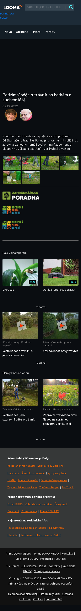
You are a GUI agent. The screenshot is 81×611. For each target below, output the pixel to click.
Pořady (50, 32)
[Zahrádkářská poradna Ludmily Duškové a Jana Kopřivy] (20, 195)
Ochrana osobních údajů (23, 594)
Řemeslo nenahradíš (33, 473)
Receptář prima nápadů (21, 465)
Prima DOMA (15, 504)
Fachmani (13, 473)
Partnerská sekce (7, 15)
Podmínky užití (50, 594)
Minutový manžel (28, 480)
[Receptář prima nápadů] (12, 209)
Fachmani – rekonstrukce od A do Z (41, 535)
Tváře (36, 32)
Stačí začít (68, 487)
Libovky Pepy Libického (50, 465)
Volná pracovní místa (47, 571)
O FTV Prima (29, 566)
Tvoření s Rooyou (49, 487)
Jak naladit (69, 566)
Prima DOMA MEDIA (46, 553)
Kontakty (67, 553)
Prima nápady (29, 511)
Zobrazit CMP (54, 599)
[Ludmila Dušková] (10, 116)
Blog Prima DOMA (27, 559)
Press (42, 566)
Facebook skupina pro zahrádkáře (27, 528)
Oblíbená (22, 32)
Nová (8, 32)
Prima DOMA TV (49, 511)
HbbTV (27, 571)
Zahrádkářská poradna (54, 480)
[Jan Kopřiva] (25, 116)
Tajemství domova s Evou (22, 487)
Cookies (38, 599)
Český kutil (60, 504)
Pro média (46, 559)
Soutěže (61, 559)
